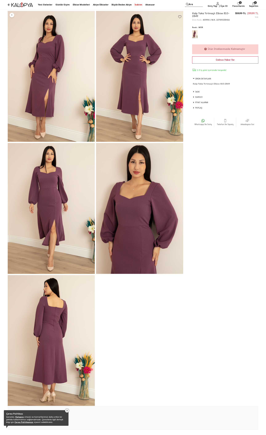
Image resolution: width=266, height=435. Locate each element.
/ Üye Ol (223, 6)
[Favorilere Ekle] (180, 17)
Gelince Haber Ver (225, 60)
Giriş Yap (212, 6)
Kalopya (19, 417)
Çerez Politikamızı (23, 422)
